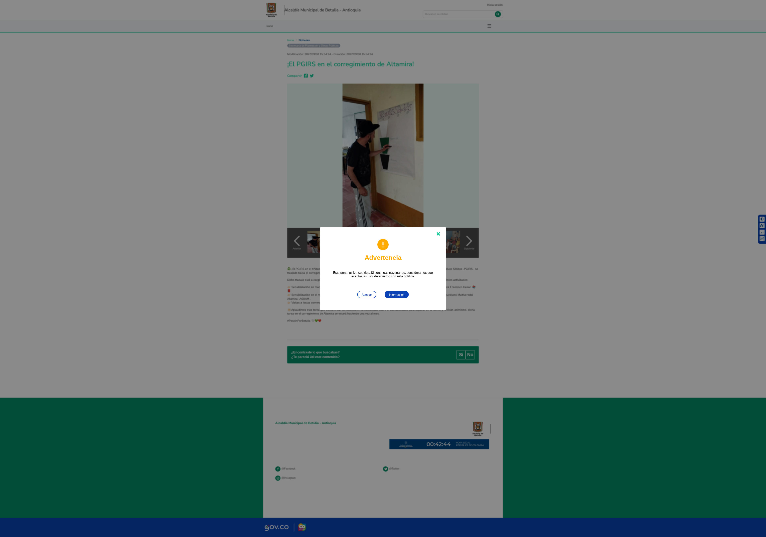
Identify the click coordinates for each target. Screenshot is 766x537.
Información (396, 294)
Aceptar (367, 294)
